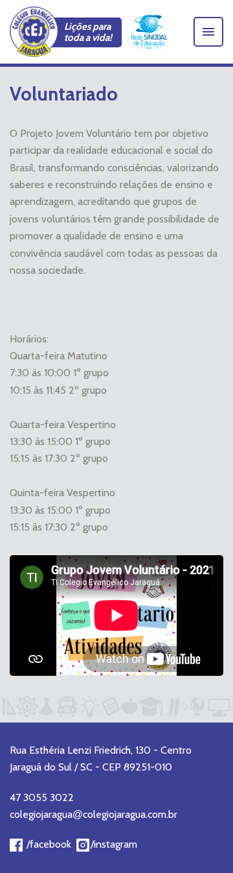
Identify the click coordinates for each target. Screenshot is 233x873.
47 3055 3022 (42, 797)
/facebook (49, 844)
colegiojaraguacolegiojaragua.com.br (93, 814)
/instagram (114, 844)
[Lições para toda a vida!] (34, 31)
